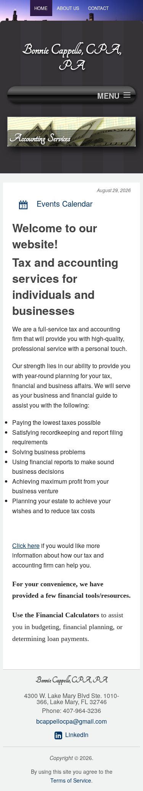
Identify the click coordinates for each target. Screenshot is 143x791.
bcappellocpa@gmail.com (71, 721)
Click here (26, 545)
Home (41, 8)
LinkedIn (76, 734)
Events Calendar (65, 203)
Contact (98, 8)
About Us (68, 8)
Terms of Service (70, 780)
